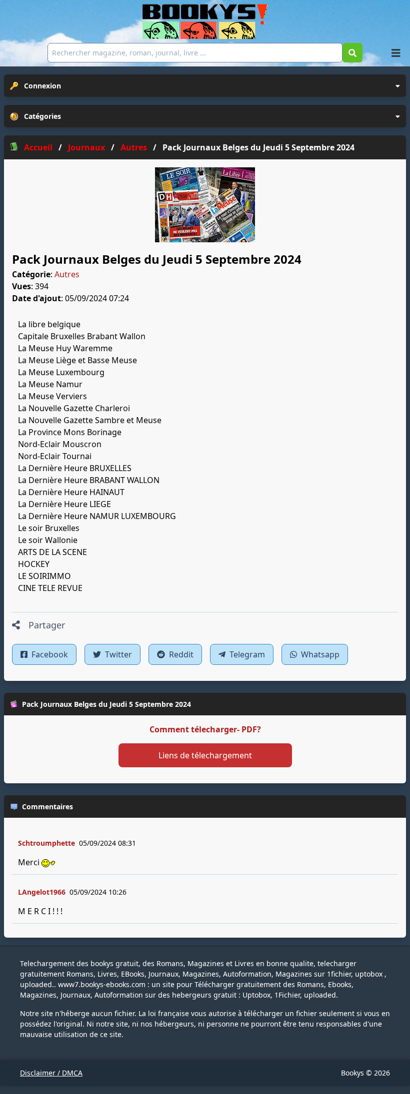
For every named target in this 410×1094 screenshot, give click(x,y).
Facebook (49, 654)
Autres (67, 274)
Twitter (117, 654)
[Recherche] (352, 52)
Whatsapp (319, 654)
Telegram (246, 654)
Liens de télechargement (205, 755)
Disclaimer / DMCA (51, 1073)
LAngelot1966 (42, 892)
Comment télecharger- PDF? (205, 729)
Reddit (180, 654)
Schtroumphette (46, 843)
